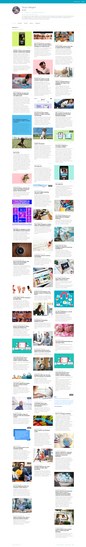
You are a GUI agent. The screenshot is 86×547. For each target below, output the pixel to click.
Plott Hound (16, 152)
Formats (37, 23)
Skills (31, 23)
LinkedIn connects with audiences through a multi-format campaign (21, 51)
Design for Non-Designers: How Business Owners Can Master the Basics (42, 293)
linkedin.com (28, 12)
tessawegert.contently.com (38, 12)
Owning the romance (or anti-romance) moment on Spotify (41, 79)
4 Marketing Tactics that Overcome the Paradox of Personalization (40, 405)
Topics (25, 23)
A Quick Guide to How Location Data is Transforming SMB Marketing (63, 530)
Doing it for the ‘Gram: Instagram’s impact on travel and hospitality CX (63, 247)
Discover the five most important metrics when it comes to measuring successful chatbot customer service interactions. (63, 493)
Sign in (83, 1)
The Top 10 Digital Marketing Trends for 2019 (41, 193)
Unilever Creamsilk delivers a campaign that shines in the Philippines (62, 83)
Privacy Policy (68, 544)
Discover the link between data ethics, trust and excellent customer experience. (21, 263)
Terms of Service (60, 544)
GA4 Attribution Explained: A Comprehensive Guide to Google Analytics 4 (21, 121)
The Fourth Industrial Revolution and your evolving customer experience (21, 385)
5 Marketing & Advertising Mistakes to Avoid (40, 321)
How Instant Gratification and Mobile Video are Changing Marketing (62, 217)
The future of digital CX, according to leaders (61, 146)
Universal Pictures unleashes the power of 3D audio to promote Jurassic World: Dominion (21, 189)
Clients (19, 23)
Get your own (77, 1)
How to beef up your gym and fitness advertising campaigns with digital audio (21, 94)
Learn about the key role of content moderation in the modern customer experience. (20, 359)
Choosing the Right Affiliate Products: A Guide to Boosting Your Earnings (42, 114)
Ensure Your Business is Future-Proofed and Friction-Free (21, 327)
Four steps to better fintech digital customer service (62, 279)
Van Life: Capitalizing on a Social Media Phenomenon (63, 312)
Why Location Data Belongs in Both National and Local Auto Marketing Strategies (63, 114)
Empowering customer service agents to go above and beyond (42, 351)
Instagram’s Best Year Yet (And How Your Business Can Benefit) (42, 375)
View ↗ (29, 47)
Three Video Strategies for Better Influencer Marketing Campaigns (42, 225)
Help (73, 544)
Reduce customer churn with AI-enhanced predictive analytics (21, 518)
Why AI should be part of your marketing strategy (21, 448)
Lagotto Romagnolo (39, 143)
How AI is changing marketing (63, 413)
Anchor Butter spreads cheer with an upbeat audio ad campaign (64, 47)
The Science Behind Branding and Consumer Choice (63, 342)
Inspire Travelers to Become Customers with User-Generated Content (21, 416)
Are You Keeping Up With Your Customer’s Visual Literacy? (21, 487)
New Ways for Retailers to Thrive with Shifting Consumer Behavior (21, 230)
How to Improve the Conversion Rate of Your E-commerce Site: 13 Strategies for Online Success (42, 45)
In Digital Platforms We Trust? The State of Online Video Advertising (42, 468)
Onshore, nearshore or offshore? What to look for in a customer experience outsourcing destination (63, 454)
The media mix (38, 166)
